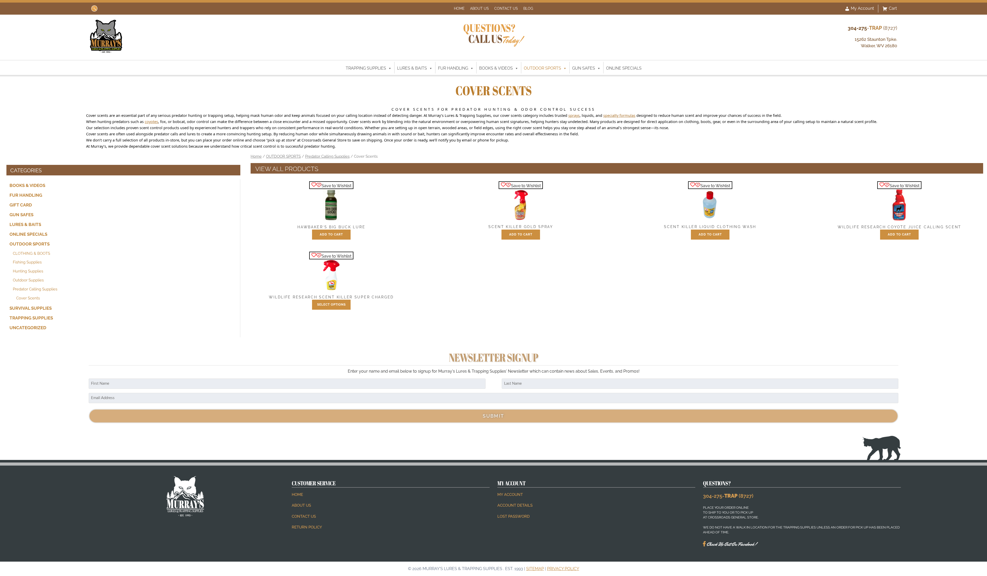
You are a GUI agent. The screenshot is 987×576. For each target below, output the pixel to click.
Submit (493, 416)
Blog (528, 8)
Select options (331, 304)
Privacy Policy (563, 568)
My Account (862, 8)
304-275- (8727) (728, 496)
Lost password (513, 516)
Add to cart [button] (331, 234)
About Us (479, 8)
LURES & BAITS (412, 68)
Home (459, 8)
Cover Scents (28, 298)
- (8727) (872, 28)
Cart (893, 8)
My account (510, 494)
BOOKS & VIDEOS (496, 68)
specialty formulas (619, 115)
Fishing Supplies (27, 262)
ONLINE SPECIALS (624, 68)
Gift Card (21, 204)
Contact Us (506, 8)
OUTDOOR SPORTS (542, 68)
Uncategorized (28, 327)
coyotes (151, 121)
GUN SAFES (583, 68)
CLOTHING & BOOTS (31, 253)
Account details (515, 505)
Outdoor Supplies (28, 280)
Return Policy (307, 527)
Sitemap (535, 568)
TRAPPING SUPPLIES (366, 68)
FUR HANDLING (453, 68)
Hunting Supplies (28, 271)
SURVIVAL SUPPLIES (31, 308)
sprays (574, 115)
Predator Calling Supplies (35, 289)
